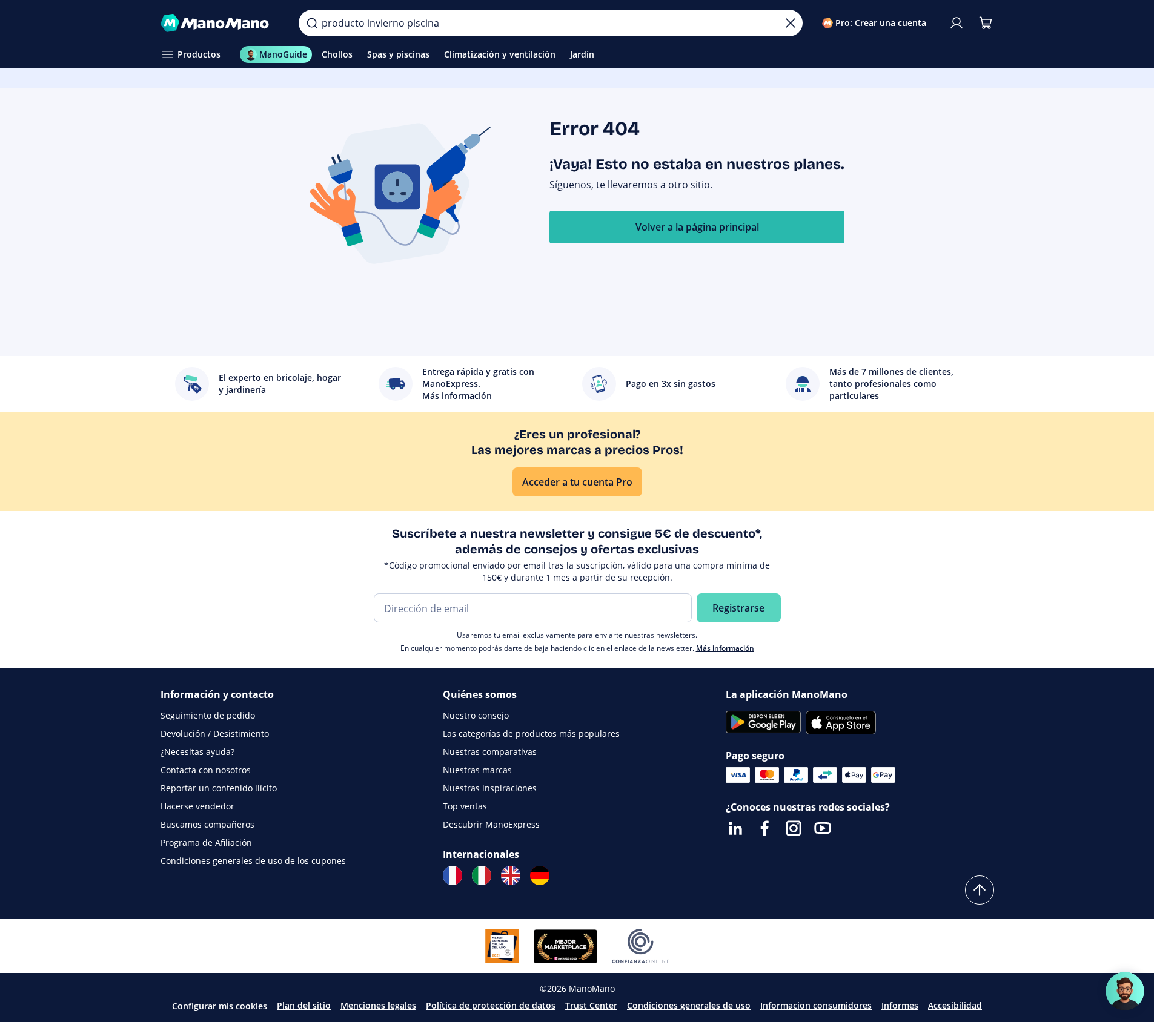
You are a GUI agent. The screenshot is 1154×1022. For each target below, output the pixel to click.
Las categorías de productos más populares (531, 733)
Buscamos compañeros (207, 824)
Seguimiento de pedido (208, 715)
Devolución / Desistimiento (215, 733)
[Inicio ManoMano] (220, 23)
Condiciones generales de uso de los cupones (253, 860)
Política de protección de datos (490, 1005)
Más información (725, 648)
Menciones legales (378, 1005)
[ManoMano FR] (452, 875)
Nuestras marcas (477, 770)
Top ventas (465, 806)
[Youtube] (822, 828)
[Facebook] (764, 828)
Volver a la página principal (697, 227)
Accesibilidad (955, 1005)
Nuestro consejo (476, 715)
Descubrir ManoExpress (491, 824)
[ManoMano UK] (510, 875)
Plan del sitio (304, 1005)
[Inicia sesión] (956, 23)
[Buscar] (311, 23)
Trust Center (591, 1005)
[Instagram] (793, 828)
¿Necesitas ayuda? (197, 751)
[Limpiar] (790, 23)
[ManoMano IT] (481, 875)
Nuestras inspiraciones (490, 788)
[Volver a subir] (979, 890)
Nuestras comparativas (490, 751)
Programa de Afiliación (206, 842)
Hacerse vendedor (197, 806)
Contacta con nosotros (206, 770)
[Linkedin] (735, 828)
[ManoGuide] (1125, 991)
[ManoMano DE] (539, 875)
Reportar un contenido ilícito (219, 788)
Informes (899, 1005)
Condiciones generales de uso (689, 1005)
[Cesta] (985, 23)
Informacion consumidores (816, 1005)
